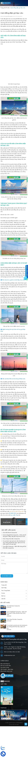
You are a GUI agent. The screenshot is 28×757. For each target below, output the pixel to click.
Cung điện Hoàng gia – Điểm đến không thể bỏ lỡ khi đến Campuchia (14, 547)
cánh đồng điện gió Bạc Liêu (8, 504)
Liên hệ (3, 598)
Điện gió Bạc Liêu (5, 40)
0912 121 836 (16, 651)
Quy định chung (5, 667)
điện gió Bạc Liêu (21, 26)
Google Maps (16, 84)
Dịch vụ (3, 596)
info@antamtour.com (9, 655)
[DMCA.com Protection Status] (5, 681)
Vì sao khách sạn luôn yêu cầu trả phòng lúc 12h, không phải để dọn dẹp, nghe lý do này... (17, 627)
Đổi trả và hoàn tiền (6, 665)
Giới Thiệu (4, 587)
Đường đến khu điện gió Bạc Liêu (9, 197)
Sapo (17, 724)
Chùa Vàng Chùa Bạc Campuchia (11, 538)
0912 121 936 (7, 651)
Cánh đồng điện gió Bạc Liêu (8, 118)
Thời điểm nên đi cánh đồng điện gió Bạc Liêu (14, 258)
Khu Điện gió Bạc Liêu (6, 423)
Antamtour (6, 29)
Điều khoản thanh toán (6, 671)
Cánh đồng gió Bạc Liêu (18, 89)
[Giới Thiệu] (14, 695)
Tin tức (3, 593)
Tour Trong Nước (5, 590)
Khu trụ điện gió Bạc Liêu (8, 381)
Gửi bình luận (7, 576)
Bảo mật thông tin (5, 663)
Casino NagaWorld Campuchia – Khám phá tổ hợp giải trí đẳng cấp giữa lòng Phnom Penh (14, 535)
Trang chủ (4, 585)
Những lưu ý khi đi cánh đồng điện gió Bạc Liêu (14, 496)
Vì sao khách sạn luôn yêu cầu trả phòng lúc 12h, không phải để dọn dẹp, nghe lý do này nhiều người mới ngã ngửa (14, 542)
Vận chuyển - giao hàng (7, 669)
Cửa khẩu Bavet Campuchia (10, 532)
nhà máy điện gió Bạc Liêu (9, 283)
